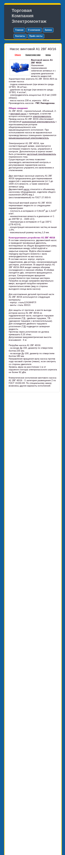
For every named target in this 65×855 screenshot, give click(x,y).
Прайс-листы (35, 36)
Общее (18, 55)
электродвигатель (42, 116)
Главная (19, 30)
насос (27, 189)
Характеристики (32, 55)
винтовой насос (18, 113)
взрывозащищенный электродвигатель (29, 138)
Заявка (48, 30)
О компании (34, 30)
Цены (48, 55)
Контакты (20, 36)
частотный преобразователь (41, 154)
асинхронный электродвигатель (38, 121)
